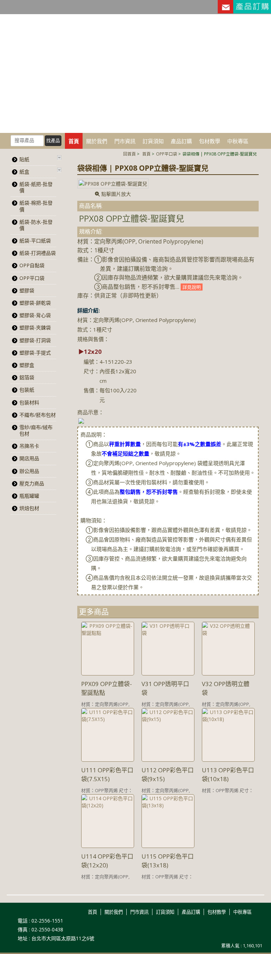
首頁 (146, 154)
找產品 (53, 140)
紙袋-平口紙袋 (35, 240)
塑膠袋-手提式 (35, 352)
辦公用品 (29, 471)
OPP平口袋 (166, 154)
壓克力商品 (31, 483)
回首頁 (129, 154)
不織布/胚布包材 (37, 414)
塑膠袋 (26, 290)
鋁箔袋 (26, 377)
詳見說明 (191, 287)
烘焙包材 (29, 508)
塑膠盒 (26, 365)
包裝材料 (29, 402)
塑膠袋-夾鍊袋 (35, 327)
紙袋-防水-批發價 (36, 225)
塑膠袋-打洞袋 (35, 340)
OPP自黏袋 (31, 265)
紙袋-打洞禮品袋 (37, 253)
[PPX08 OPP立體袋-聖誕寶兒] (113, 183)
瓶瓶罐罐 (29, 495)
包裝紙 (26, 389)
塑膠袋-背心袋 (35, 315)
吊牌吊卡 (29, 446)
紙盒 (24, 171)
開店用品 (29, 458)
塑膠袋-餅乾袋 (35, 302)
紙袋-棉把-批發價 (36, 205)
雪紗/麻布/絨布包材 (36, 430)
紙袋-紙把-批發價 (36, 187)
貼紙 (24, 159)
